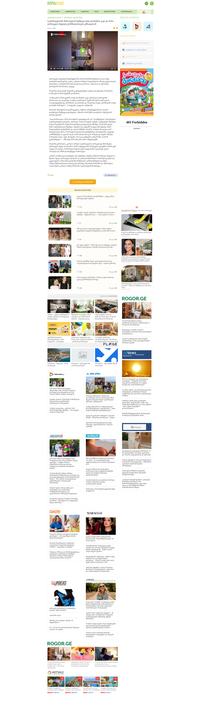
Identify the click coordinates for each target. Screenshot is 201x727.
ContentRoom (108, 296)
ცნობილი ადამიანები (73, 17)
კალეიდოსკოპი (54, 17)
